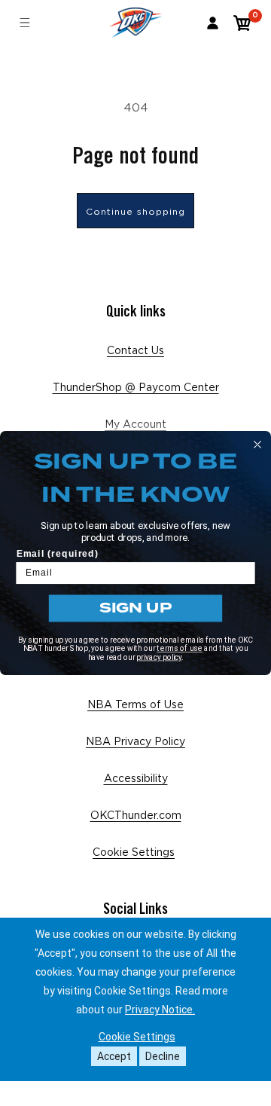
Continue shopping (135, 211)
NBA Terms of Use (135, 705)
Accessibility (136, 779)
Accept (114, 1056)
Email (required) (58, 553)
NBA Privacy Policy (135, 742)
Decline (162, 1056)
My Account (135, 425)
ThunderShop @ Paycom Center (136, 388)
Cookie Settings (134, 853)
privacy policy (158, 656)
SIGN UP (135, 607)
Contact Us (135, 351)
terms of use (179, 648)
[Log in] (212, 23)
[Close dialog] (257, 444)
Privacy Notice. (160, 1010)
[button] (243, 23)
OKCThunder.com (135, 816)
